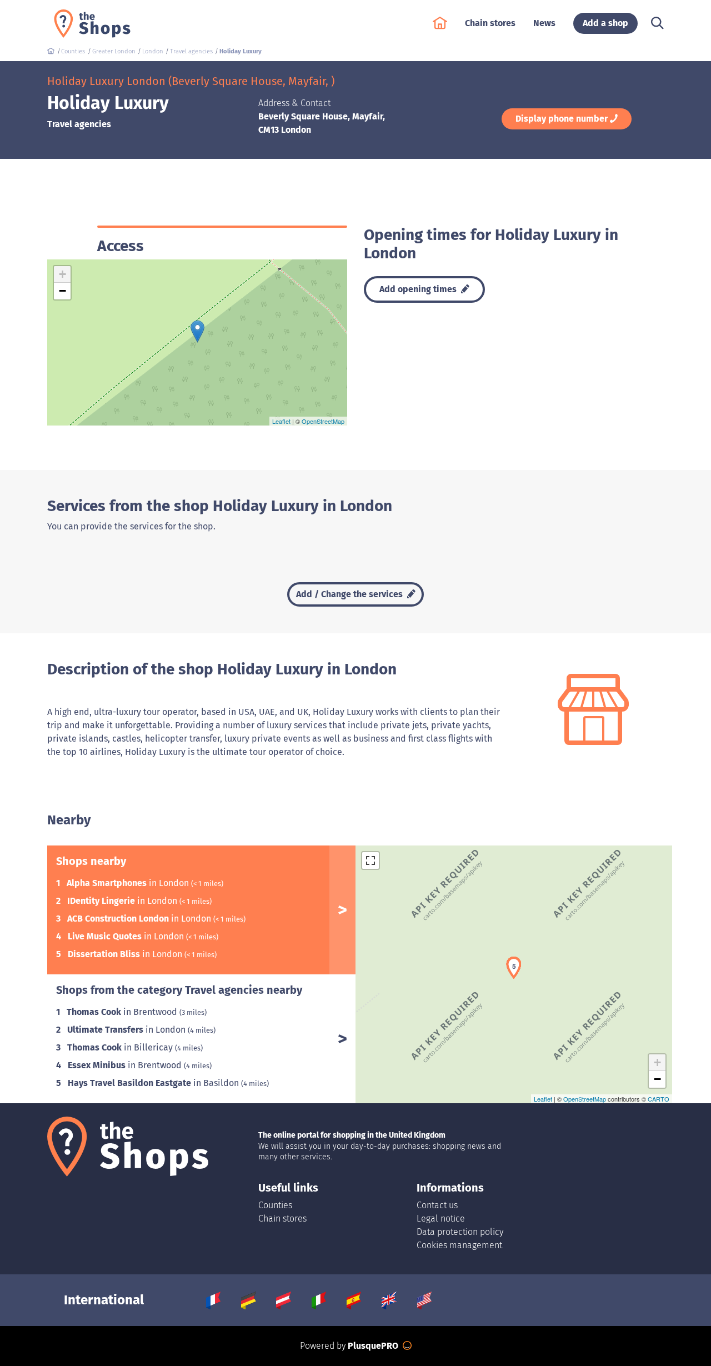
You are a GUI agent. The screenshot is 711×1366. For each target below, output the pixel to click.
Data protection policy (460, 1232)
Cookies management (459, 1245)
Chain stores (282, 1218)
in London (129, 883)
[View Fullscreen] (370, 860)
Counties (275, 1205)
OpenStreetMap (323, 421)
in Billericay (121, 1047)
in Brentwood (123, 1012)
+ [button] (62, 274)
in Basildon (154, 1083)
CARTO (658, 1098)
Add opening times (419, 289)
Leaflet (281, 421)
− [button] (62, 291)
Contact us (437, 1205)
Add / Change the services (350, 594)
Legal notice (441, 1218)
